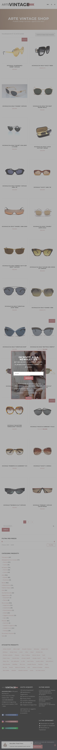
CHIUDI (28, 398)
